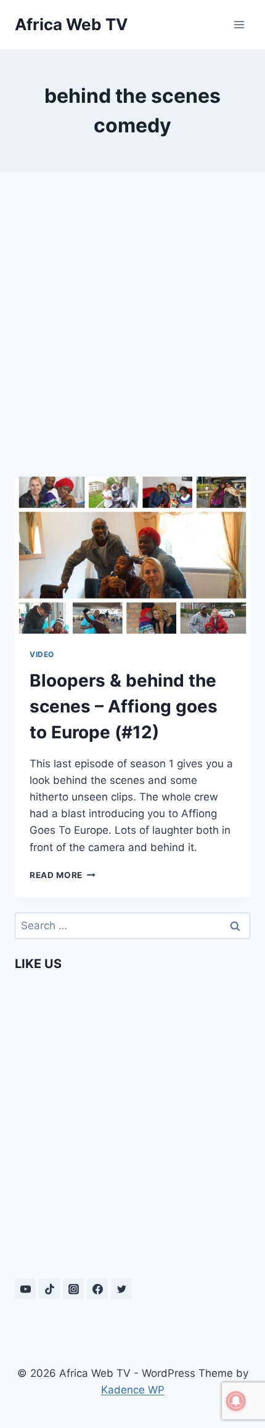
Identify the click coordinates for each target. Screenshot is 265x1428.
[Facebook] (97, 1288)
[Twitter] (121, 1288)
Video (42, 654)
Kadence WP (133, 1390)
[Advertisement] (132, 324)
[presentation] (132, 555)
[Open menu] (238, 24)
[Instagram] (73, 1288)
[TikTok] (49, 1288)
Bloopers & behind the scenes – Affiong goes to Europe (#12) (124, 706)
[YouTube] (25, 1288)
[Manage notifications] (236, 1401)
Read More (63, 875)
